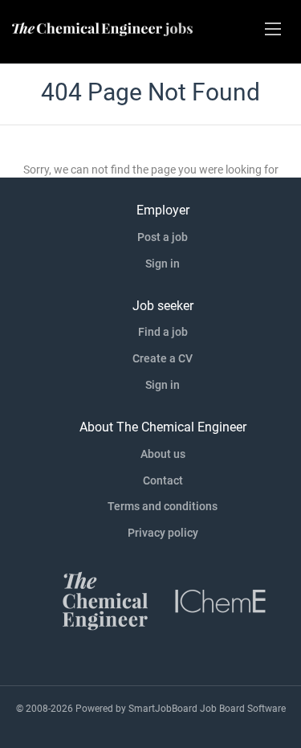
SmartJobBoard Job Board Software (207, 708)
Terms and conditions (163, 506)
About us (162, 454)
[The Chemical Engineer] (105, 600)
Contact (163, 480)
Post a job (162, 237)
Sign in (162, 263)
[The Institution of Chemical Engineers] (221, 600)
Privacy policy (163, 532)
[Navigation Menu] (273, 29)
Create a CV (162, 358)
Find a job (163, 331)
